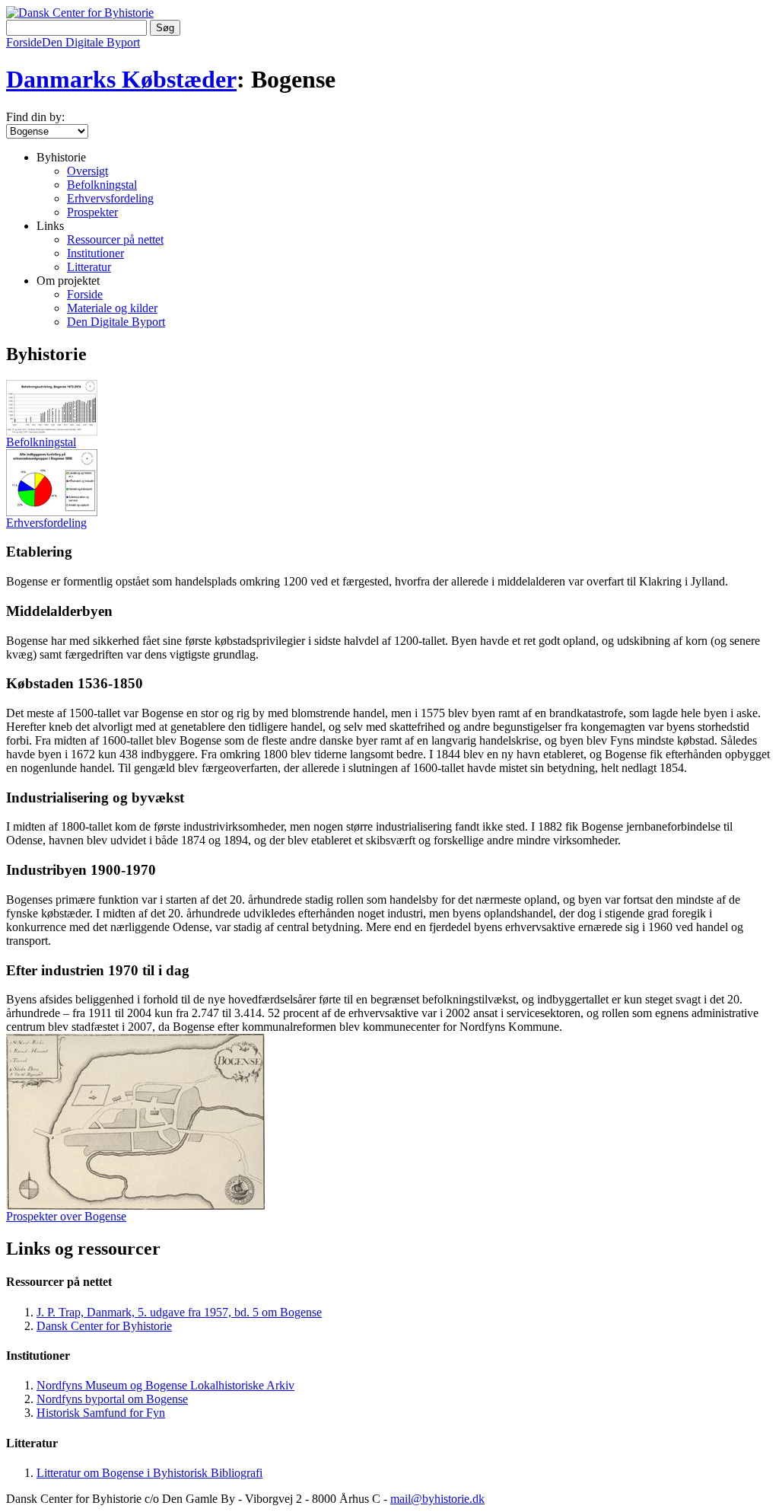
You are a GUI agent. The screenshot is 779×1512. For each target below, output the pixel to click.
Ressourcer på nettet (115, 239)
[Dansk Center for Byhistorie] (80, 12)
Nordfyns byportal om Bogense (112, 1398)
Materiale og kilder (112, 307)
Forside (24, 42)
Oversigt (87, 170)
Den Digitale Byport (91, 42)
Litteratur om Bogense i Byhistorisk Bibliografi (149, 1472)
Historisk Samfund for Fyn (101, 1412)
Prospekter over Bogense (66, 1216)
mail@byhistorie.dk (437, 1498)
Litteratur (89, 266)
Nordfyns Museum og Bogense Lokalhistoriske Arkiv (165, 1385)
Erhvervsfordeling (110, 198)
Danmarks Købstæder (121, 79)
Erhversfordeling (46, 522)
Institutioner (95, 253)
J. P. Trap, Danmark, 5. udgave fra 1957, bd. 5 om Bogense (179, 1312)
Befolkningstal (102, 184)
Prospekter (92, 212)
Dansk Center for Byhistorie (104, 1325)
